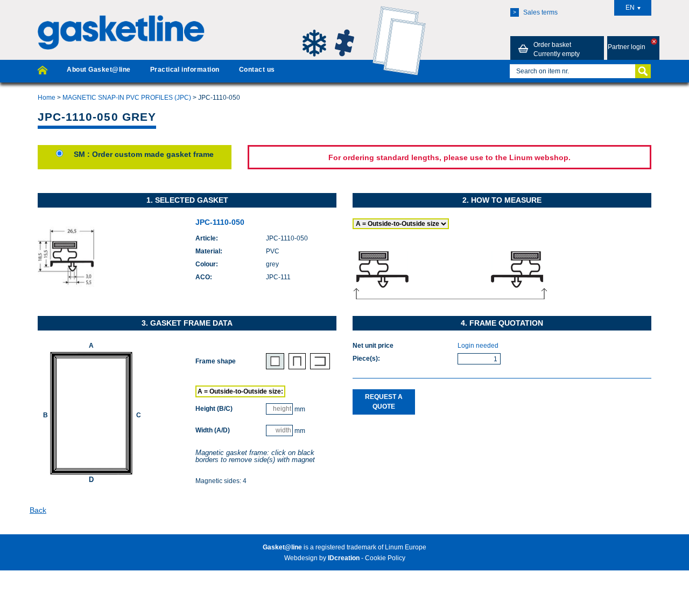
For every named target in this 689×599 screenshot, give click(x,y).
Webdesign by (322, 558)
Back (38, 510)
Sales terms (535, 12)
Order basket (556, 49)
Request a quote (384, 401)
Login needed (478, 345)
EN (630, 7)
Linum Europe (405, 547)
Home (46, 97)
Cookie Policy (385, 558)
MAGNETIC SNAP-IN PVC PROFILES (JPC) (126, 97)
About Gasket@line (98, 69)
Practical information (185, 69)
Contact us (257, 69)
